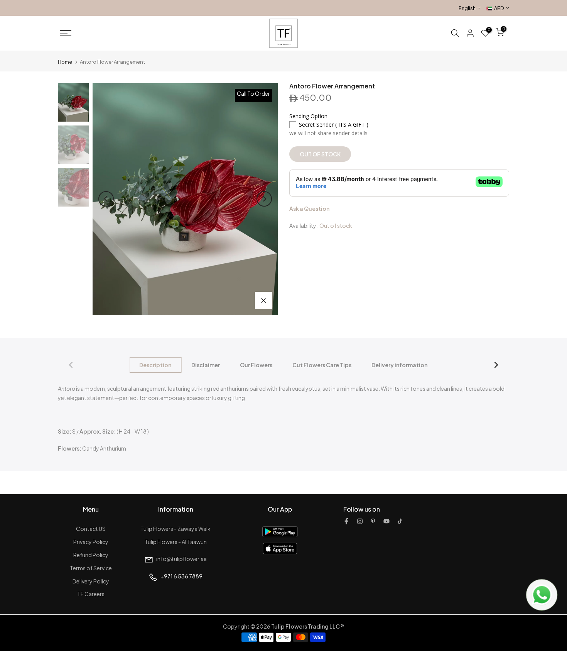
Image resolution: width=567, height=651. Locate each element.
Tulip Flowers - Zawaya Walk (175, 528)
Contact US (91, 528)
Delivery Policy (91, 581)
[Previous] (106, 199)
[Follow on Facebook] (346, 521)
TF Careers (91, 593)
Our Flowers (256, 364)
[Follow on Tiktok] (400, 521)
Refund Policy (90, 554)
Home (65, 62)
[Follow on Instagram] (360, 521)
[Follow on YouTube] (386, 521)
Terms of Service (91, 568)
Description (156, 364)
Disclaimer (206, 364)
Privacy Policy (90, 541)
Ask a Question (309, 208)
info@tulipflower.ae (181, 558)
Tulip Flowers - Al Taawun (176, 541)
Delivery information (400, 364)
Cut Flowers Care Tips (322, 364)
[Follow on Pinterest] (373, 521)
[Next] (264, 199)
